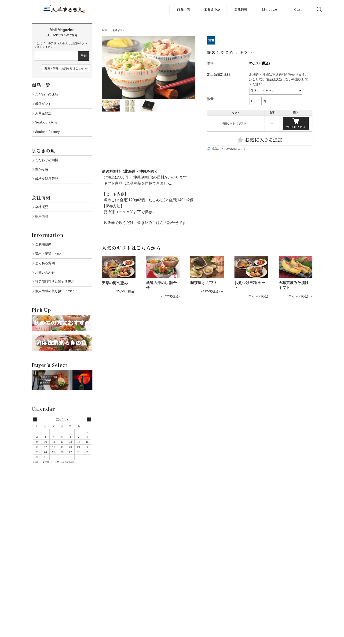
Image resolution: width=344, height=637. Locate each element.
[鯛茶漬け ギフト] (207, 267)
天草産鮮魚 (43, 113)
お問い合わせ (45, 272)
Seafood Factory (47, 132)
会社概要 (41, 207)
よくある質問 (45, 263)
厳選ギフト (118, 30)
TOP (104, 30)
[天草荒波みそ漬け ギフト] (295, 267)
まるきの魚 (212, 9)
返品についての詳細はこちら (228, 148)
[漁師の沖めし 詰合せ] (163, 267)
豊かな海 (41, 169)
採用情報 (41, 216)
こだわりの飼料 (46, 160)
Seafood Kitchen (47, 122)
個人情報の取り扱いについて (56, 291)
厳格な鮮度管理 (46, 178)
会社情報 (240, 9)
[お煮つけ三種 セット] (251, 267)
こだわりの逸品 (46, 94)
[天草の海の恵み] (118, 267)
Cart (298, 9)
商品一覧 (183, 9)
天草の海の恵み (115, 283)
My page (269, 9)
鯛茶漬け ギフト (203, 283)
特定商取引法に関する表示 (54, 281)
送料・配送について (50, 254)
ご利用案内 (43, 244)
